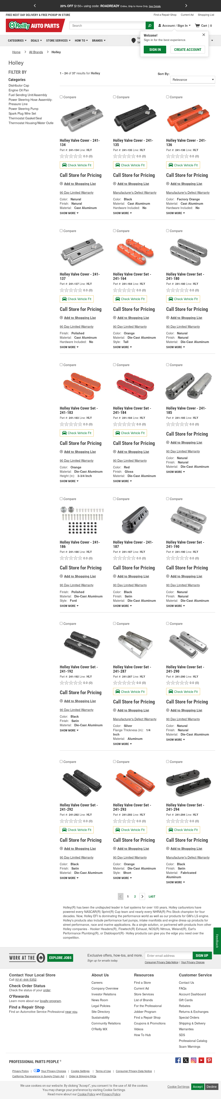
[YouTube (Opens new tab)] (201, 1059)
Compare (69, 97)
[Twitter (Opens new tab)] (186, 1059)
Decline (212, 1086)
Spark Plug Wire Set (22, 113)
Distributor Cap (19, 85)
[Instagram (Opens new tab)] (193, 1059)
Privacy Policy (111, 1094)
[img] (203, 34)
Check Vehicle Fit (79, 165)
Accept (198, 1086)
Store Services (56, 40)
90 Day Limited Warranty (76, 192)
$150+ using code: (110, 6)
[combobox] (107, 25)
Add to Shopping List (80, 183)
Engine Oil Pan (19, 90)
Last (152, 896)
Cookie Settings (178, 1086)
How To (79, 40)
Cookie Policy (86, 1094)
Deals (34, 40)
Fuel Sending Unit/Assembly (28, 95)
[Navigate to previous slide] (35, 5)
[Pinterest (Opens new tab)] (209, 1059)
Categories (15, 40)
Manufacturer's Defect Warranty (134, 192)
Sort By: (164, 74)
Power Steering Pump (23, 108)
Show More (68, 213)
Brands (96, 40)
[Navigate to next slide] (186, 5)
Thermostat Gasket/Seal (25, 118)
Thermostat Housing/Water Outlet (31, 123)
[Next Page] (142, 896)
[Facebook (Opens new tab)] (178, 1059)
